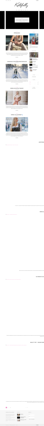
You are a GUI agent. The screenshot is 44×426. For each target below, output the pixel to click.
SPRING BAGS (17, 33)
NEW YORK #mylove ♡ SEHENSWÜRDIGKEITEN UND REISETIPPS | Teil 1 (35, 59)
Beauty (30, 81)
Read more (17, 57)
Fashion (17, 113)
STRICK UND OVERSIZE (32, 56)
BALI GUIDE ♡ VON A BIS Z (22, 20)
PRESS (10, 0)
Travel (17, 60)
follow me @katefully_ (34, 88)
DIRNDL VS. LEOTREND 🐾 (17, 114)
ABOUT (6, 0)
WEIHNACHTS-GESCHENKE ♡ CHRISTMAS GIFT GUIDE (35, 65)
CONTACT (8, 0)
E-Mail (29, 416)
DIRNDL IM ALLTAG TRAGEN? (16, 88)
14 (10, 407)
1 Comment (24, 21)
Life (29, 83)
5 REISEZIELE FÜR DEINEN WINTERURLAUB (17, 61)
